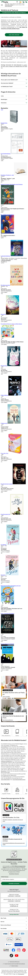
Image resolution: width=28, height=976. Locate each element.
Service (2, 921)
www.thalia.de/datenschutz (19, 779)
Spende (17, 790)
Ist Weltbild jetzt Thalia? (7, 86)
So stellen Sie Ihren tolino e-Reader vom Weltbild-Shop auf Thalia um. (14, 66)
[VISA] (5, 934)
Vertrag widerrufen (14, 914)
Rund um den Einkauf (6, 925)
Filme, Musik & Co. (6, 732)
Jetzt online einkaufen (14, 34)
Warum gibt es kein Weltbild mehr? (9, 79)
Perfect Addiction (4, 395)
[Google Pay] (10, 939)
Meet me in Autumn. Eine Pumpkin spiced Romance (12, 184)
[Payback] (18, 945)
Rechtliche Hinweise (14, 873)
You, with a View (4, 453)
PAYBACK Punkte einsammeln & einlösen (14, 835)
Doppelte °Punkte (6, 790)
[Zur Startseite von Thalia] (7, 2)
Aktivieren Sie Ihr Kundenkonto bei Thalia (14, 710)
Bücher (17, 732)
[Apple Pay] (18, 939)
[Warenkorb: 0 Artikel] (26, 2)
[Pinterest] (24, 950)
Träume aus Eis (4, 423)
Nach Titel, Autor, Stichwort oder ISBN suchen (14, 3)
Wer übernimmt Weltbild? (7, 83)
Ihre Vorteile (4, 928)
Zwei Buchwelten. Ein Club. (14, 811)
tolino (2, 96)
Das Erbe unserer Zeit (5, 514)
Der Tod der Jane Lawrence (7, 483)
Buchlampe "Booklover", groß (7, 175)
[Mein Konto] (20, 2)
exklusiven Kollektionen (6, 761)
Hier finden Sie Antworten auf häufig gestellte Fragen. (14, 27)
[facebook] (13, 950)
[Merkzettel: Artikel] (23, 2)
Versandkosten (21, 974)
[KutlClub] (6, 950)
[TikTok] (11, 955)
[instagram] (18, 950)
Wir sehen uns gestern (5, 285)
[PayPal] (8, 945)
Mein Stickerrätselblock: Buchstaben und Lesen (11, 585)
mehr (2, 109)
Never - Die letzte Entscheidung (7, 613)
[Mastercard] (11, 934)
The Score (3, 574)
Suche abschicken (8, 6)
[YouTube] (16, 955)
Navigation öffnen (2, 5)
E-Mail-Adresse (4, 876)
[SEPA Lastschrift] (20, 934)
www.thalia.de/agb (5, 779)
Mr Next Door (4, 365)
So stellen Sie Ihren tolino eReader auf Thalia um (14, 12)
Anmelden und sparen (14, 883)
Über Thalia (3, 918)
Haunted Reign (4, 123)
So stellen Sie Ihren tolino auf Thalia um (14, 687)
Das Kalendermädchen (6, 153)
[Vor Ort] (17, 2)
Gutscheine (3, 102)
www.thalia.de (4, 746)
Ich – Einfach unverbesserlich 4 (7, 214)
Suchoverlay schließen (9, 5)
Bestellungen (4, 99)
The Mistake (3, 544)
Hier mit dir (3, 314)
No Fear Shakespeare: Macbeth (7, 643)
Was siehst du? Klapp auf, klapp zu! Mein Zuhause (11, 323)
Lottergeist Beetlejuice (5, 256)
